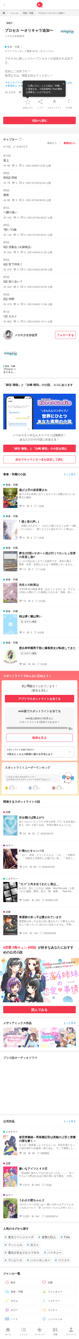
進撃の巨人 (47, 1237)
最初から (52, 142)
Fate (65, 1237)
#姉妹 (32, 947)
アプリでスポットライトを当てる (39, 698)
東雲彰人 (11, 85)
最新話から (70, 143)
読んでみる (39, 1009)
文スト (33, 1245)
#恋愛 (7, 947)
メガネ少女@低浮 (14, 36)
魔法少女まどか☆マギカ (22, 1252)
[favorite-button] (28, 102)
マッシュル (13, 1245)
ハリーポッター (38, 1260)
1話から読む (39, 120)
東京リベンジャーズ (19, 1237)
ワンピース (13, 1260)
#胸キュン (19, 947)
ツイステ (62, 1260)
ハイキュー (53, 1252)
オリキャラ (13, 82)
